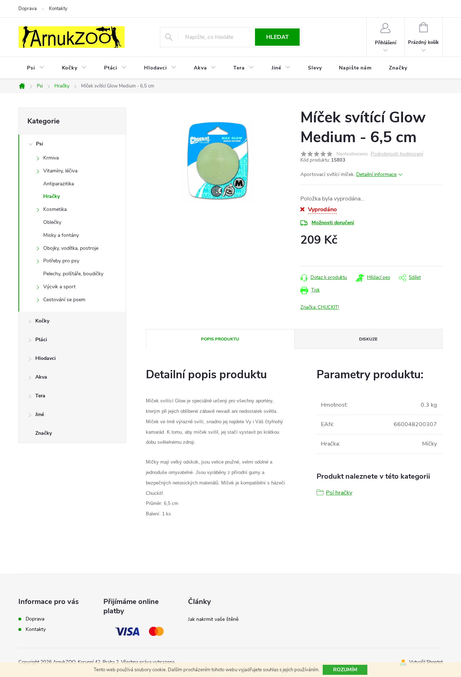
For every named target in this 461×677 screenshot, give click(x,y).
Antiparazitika (58, 183)
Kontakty (58, 8)
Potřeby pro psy (61, 260)
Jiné (39, 414)
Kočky (42, 320)
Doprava (27, 8)
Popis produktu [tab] (220, 339)
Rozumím (345, 669)
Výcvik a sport (59, 286)
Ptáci (41, 339)
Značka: (319, 307)
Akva (41, 377)
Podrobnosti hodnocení (397, 154)
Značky (43, 433)
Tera (40, 395)
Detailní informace (376, 174)
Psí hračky (339, 493)
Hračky (51, 196)
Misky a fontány (61, 235)
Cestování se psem (64, 299)
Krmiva (51, 157)
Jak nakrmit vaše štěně (213, 619)
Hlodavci (45, 358)
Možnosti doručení (333, 222)
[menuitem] (35, 68)
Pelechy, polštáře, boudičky (73, 273)
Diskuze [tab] (368, 339)
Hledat (277, 37)
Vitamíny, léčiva (60, 170)
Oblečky (52, 222)
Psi (39, 143)
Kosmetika (55, 209)
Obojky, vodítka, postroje (70, 248)
